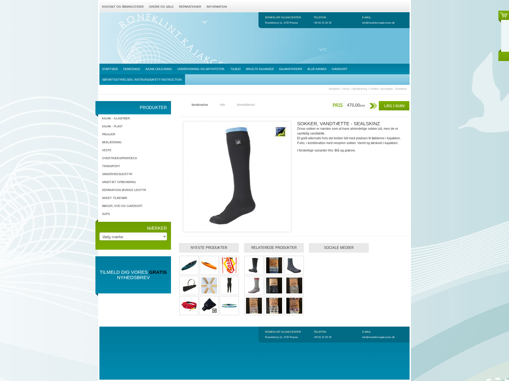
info (222, 105)
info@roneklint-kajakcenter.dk (378, 22)
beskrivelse (200, 105)
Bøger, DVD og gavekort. (122, 205)
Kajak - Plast (112, 126)
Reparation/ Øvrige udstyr (124, 190)
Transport (111, 166)
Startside (334, 88)
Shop (346, 88)
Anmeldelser (246, 105)
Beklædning (360, 88)
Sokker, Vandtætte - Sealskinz (388, 88)
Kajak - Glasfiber (116, 118)
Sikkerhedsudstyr (117, 174)
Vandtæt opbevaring (119, 182)
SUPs (106, 213)
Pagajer (108, 134)
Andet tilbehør (114, 198)
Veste (106, 150)
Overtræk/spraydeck (119, 158)
